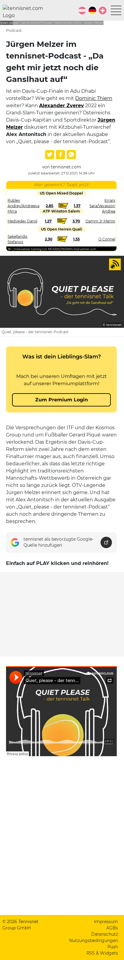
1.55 (76, 239)
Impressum (106, 921)
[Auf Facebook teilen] (60, 154)
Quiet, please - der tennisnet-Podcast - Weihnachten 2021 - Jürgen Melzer (52, 22)
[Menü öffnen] (116, 10)
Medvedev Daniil (22, 221)
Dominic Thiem (93, 98)
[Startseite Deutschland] (25, 12)
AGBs (112, 928)
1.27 (48, 221)
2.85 (49, 206)
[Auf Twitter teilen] (49, 154)
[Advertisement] (62, 614)
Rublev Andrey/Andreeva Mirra (23, 205)
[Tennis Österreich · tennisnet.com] (82, 10)
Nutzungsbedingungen (93, 940)
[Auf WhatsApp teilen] (71, 154)
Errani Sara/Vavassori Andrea (102, 205)
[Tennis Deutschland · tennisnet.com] (92, 10)
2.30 (48, 239)
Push (112, 946)
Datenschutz (104, 934)
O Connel (106, 239)
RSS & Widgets (102, 953)
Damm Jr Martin (100, 221)
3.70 (76, 221)
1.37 (77, 206)
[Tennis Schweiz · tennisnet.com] (102, 10)
